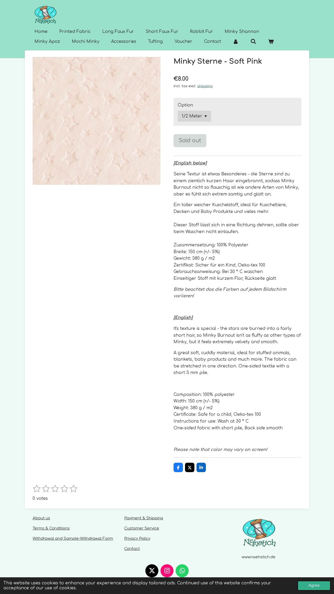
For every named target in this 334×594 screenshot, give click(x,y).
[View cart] (271, 41)
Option (185, 105)
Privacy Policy (137, 538)
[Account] (236, 41)
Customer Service (141, 528)
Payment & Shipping (143, 518)
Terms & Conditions (51, 528)
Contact (132, 549)
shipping (205, 86)
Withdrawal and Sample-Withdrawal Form (73, 538)
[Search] (253, 41)
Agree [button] (314, 585)
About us (41, 518)
